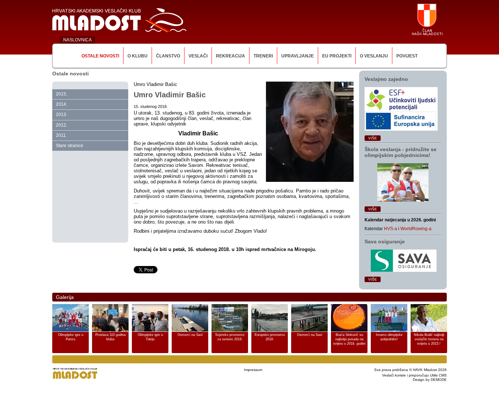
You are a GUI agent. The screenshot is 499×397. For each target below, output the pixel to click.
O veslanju (374, 56)
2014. (61, 104)
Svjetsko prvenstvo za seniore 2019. (229, 337)
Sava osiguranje (385, 241)
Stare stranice (69, 145)
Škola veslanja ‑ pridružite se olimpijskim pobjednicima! (401, 152)
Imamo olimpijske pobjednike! (389, 337)
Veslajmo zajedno (386, 79)
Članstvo (168, 56)
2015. (61, 94)
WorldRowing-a (415, 228)
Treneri (263, 56)
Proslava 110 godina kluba (110, 337)
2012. (61, 125)
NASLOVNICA (77, 39)
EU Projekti (336, 56)
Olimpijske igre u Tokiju (150, 337)
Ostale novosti (100, 56)
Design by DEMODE (430, 380)
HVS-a (390, 228)
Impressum (253, 370)
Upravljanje (297, 56)
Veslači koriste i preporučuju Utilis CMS (414, 375)
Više (372, 138)
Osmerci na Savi (190, 335)
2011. (61, 135)
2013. (61, 114)
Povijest (407, 56)
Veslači (197, 56)
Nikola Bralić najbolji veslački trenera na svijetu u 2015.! (429, 339)
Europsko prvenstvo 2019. (270, 337)
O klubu (137, 56)
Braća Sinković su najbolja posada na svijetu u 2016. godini (349, 339)
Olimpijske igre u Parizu (70, 337)
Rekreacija (230, 56)
